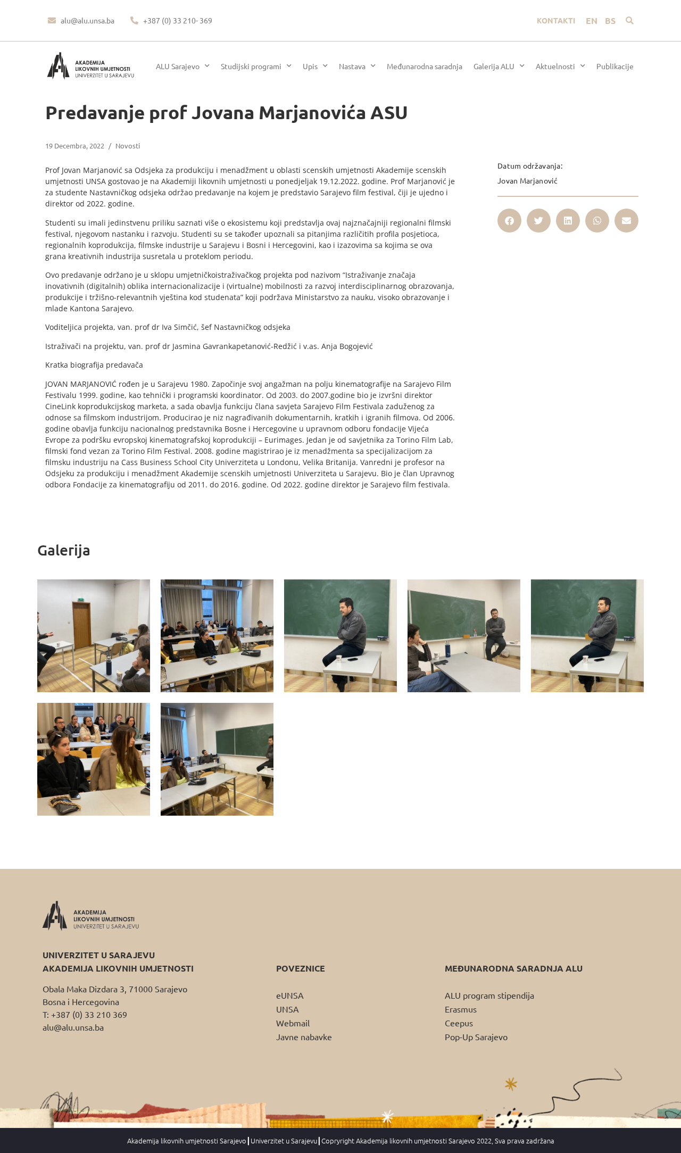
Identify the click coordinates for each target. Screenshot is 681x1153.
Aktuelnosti (555, 66)
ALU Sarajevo (178, 66)
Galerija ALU (494, 66)
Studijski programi (251, 66)
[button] (629, 20)
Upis (310, 66)
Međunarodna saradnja (424, 66)
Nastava (352, 66)
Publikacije (615, 66)
